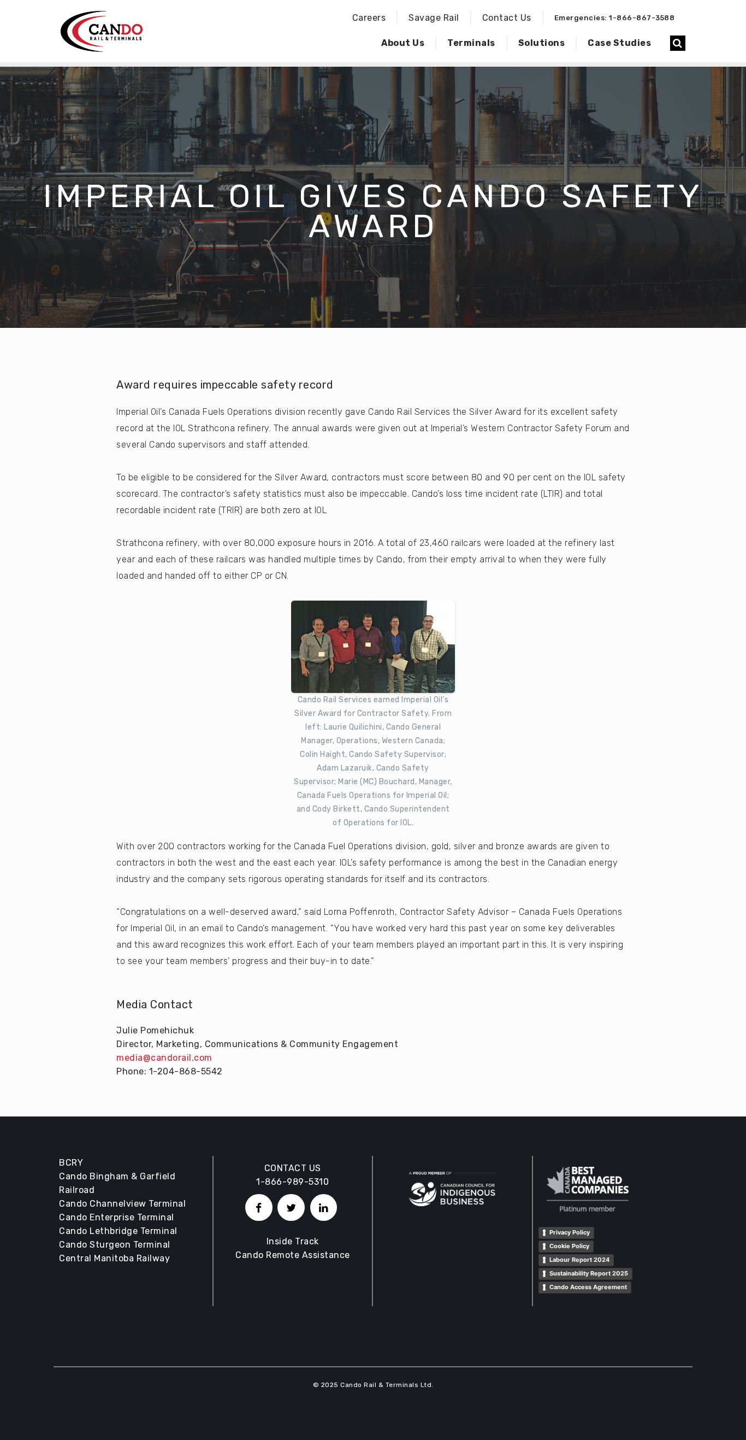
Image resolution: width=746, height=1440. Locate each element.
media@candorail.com (164, 1058)
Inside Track (293, 1241)
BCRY (71, 1162)
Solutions (541, 43)
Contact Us (506, 18)
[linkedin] (324, 1207)
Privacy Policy (569, 1232)
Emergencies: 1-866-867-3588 (614, 18)
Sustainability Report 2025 (588, 1273)
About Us (402, 43)
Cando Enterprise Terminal (116, 1217)
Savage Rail (433, 18)
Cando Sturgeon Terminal (114, 1244)
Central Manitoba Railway (114, 1258)
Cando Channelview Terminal (122, 1203)
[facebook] (259, 1207)
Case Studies (619, 43)
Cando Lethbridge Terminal (118, 1231)
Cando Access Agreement (588, 1287)
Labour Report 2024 (579, 1259)
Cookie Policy (569, 1246)
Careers (369, 18)
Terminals (471, 43)
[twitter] (291, 1207)
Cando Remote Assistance (292, 1255)
